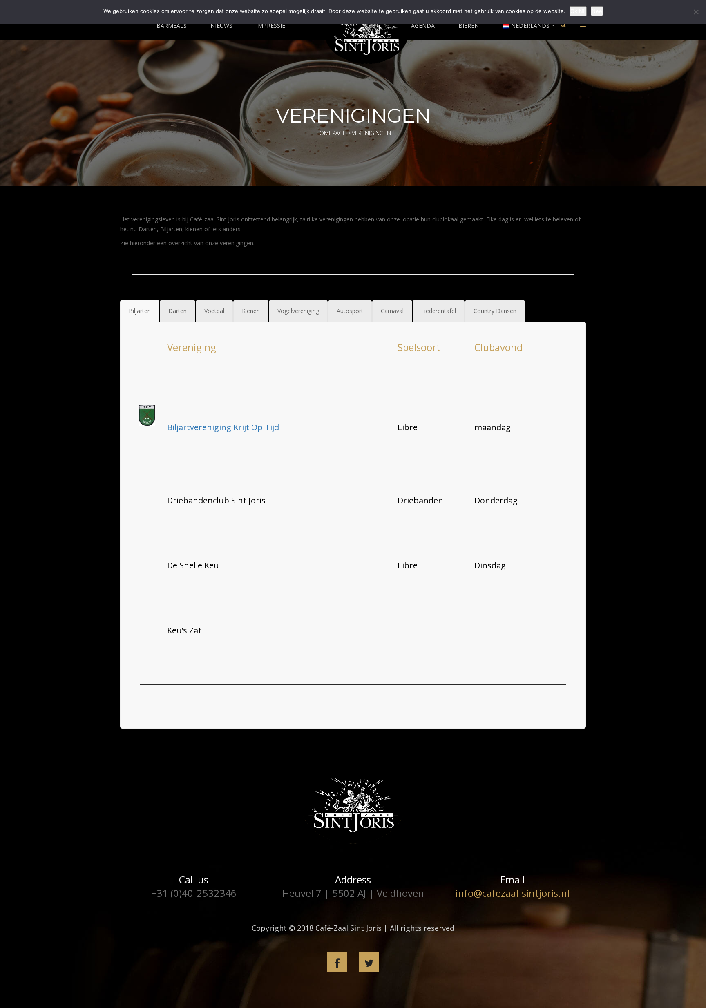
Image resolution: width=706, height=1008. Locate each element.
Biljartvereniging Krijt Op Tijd (223, 427)
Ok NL (578, 11)
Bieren (468, 26)
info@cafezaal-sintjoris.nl (513, 893)
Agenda (423, 26)
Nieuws (221, 26)
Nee (597, 11)
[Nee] (696, 12)
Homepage (330, 133)
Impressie (270, 26)
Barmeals (171, 26)
